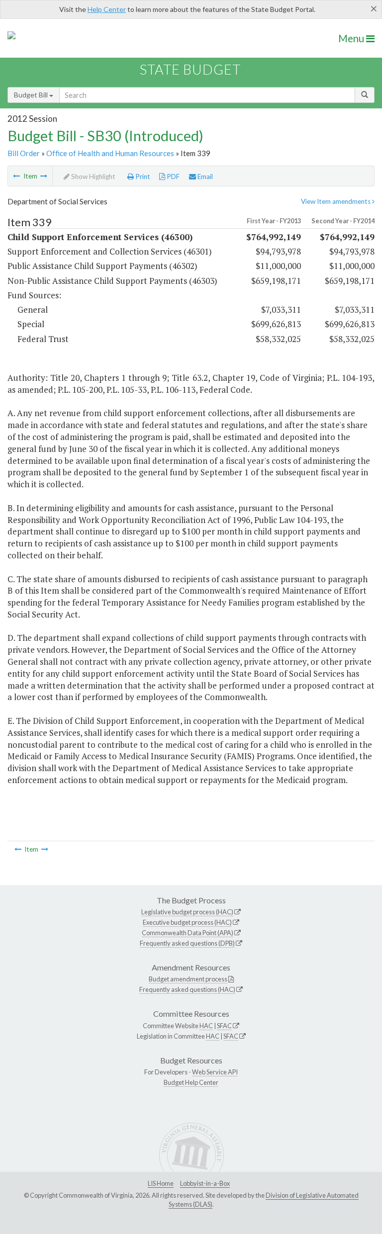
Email (204, 176)
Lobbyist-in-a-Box (205, 1183)
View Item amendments (336, 201)
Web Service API (215, 1072)
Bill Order (23, 153)
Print (142, 176)
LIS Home (161, 1183)
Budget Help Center (191, 1082)
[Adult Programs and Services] (43, 176)
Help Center (107, 9)
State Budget (190, 69)
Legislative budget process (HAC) (187, 912)
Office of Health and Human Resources (110, 153)
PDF (172, 176)
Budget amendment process (188, 979)
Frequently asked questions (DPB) (187, 943)
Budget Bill (31, 94)
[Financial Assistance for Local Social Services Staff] (16, 176)
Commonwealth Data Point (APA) (187, 933)
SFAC (224, 1026)
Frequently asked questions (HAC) (187, 989)
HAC (206, 1026)
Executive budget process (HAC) (187, 922)
